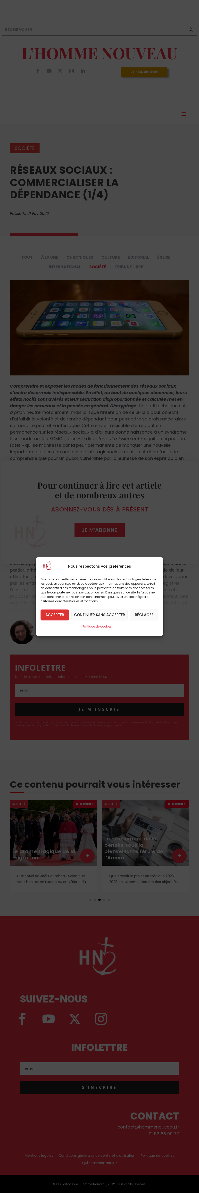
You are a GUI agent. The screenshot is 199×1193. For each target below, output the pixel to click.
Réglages (144, 614)
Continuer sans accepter (99, 614)
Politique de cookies (97, 626)
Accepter (54, 614)
